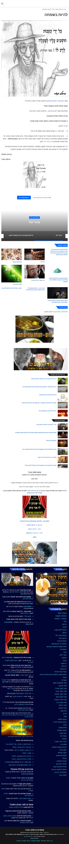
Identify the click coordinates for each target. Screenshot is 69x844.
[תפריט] (2, 4)
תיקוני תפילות (62, 753)
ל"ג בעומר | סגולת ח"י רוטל (22, 750)
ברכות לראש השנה (60, 630)
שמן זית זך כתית (17, 284)
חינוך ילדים (63, 655)
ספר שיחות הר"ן (61, 702)
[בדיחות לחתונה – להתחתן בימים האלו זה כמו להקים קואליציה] (63, 389)
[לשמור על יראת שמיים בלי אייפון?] (63, 459)
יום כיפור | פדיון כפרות (24, 747)
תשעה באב (63, 775)
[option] (34, 223)
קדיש (65, 725)
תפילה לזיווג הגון (61, 764)
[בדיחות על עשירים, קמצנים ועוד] (63, 413)
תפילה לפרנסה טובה (60, 767)
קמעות (31, 813)
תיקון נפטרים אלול (51, 440)
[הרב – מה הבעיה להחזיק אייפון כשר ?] (63, 426)
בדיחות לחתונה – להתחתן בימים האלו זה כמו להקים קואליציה (39, 386)
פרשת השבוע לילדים (60, 722)
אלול (65, 621)
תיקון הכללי (63, 750)
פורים (65, 714)
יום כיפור (64, 666)
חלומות (64, 658)
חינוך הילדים (11, 672)
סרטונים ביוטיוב (17, 696)
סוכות (65, 677)
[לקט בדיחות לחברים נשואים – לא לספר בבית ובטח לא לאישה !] (63, 405)
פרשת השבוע (62, 719)
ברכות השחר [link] (24, 613)
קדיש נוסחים (63, 727)
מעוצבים (7, 762)
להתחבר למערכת (60, 312)
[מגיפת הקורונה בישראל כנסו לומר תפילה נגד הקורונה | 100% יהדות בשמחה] (57, 270)
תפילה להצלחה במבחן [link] (16, 807)
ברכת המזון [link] (27, 602)
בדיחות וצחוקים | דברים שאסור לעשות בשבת (34, 222)
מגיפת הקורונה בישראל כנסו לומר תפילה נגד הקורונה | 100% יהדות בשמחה (58, 279)
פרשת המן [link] (24, 594)
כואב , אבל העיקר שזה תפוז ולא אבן (12, 288)
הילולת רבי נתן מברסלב (59, 644)
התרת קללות (15, 772)
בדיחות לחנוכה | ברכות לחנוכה (47, 394)
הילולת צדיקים (62, 641)
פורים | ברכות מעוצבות (24, 756)
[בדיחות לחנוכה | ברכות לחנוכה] (63, 397)
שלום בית (63, 744)
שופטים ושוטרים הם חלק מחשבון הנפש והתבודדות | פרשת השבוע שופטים (35, 432)
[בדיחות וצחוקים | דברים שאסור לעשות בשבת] (63, 381)
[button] (34, 521)
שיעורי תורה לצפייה (60, 741)
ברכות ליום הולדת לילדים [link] (22, 715)
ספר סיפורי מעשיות (60, 700)
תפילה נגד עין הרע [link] (27, 774)
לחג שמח (20, 759)
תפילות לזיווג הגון (28, 599)
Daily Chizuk (62, 613)
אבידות (43, 262)
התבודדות (63, 649)
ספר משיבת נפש (61, 697)
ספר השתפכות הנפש (60, 683)
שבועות (64, 739)
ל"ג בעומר (63, 669)
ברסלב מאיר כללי (57, 9)
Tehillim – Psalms (60, 619)
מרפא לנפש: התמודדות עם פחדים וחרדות (53, 674)
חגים (65, 652)
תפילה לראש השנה (14, 765)
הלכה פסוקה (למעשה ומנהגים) (56, 646)
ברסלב (64, 633)
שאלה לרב (63, 736)
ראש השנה (63, 733)
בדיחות (34, 217)
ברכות (65, 627)
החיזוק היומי (63, 638)
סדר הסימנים (27, 765)
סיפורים (64, 680)
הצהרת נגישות (34, 838)
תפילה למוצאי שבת (25, 798)
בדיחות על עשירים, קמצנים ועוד (47, 411)
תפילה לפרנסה (14, 592)
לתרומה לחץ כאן (28, 836)
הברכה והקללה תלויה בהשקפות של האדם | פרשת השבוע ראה (39, 449)
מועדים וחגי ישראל (61, 672)
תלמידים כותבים (61, 755)
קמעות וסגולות (62, 730)
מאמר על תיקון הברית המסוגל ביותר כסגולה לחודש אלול (40, 465)
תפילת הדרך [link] (27, 606)
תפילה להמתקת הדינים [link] (22, 704)
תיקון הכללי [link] (27, 616)
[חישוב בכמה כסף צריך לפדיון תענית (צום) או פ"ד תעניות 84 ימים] (57, 293)
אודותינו (18, 841)
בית (65, 9)
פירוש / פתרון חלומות (20, 786)
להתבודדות (18, 667)
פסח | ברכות (27, 759)
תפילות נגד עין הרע (60, 772)
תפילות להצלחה (25, 822)
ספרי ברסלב (63, 705)
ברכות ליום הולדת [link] (23, 710)
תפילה (64, 758)
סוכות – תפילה (26, 753)
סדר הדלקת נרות (11, 744)
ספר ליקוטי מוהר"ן (61, 688)
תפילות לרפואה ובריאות (59, 769)
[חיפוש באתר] (67, 4)
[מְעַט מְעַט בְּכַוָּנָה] (11, 254)
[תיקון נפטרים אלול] (63, 443)
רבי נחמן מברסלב (53, 101)
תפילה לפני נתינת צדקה (34, 493)
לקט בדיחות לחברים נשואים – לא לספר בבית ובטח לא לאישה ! (39, 402)
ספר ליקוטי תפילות (61, 694)
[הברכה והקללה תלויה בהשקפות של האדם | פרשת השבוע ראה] (63, 451)
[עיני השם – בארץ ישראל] (34, 271)
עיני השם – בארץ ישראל (38, 280)
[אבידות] (34, 254)
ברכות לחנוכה (27, 744)
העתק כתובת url (24, 197)
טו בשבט (64, 663)
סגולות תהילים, (12, 816)
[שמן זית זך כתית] (11, 273)
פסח (65, 716)
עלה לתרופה (62, 708)
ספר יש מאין (63, 686)
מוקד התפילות (45, 841)
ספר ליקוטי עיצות (61, 691)
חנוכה (65, 660)
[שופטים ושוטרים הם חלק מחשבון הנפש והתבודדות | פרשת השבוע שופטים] (63, 435)
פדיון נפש (64, 711)
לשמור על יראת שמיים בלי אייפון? (47, 457)
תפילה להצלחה (62, 761)
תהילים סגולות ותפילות (59, 747)
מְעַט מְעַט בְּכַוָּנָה (17, 262)
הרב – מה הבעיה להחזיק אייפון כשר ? (46, 424)
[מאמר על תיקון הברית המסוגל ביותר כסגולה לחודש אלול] (63, 466)
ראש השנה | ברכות (25, 762)
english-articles (61, 616)
